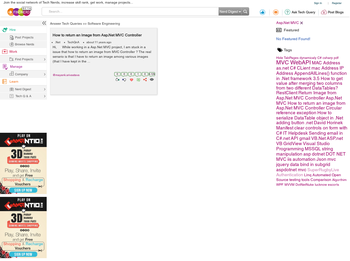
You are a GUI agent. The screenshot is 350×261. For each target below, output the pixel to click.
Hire (13, 30)
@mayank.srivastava (66, 75)
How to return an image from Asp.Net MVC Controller (97, 35)
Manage (16, 66)
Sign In (318, 3)
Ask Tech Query (303, 12)
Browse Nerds (24, 44)
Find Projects (24, 59)
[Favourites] (131, 79)
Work (13, 51)
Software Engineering (104, 23)
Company (21, 74)
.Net (57, 42)
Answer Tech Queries (66, 23)
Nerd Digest (23, 89)
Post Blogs (336, 12)
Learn (14, 81)
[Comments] (137, 79)
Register (337, 3)
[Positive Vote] (117, 79)
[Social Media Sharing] (145, 79)
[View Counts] (152, 79)
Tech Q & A (23, 96)
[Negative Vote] (124, 79)
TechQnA (73, 42)
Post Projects (24, 37)
